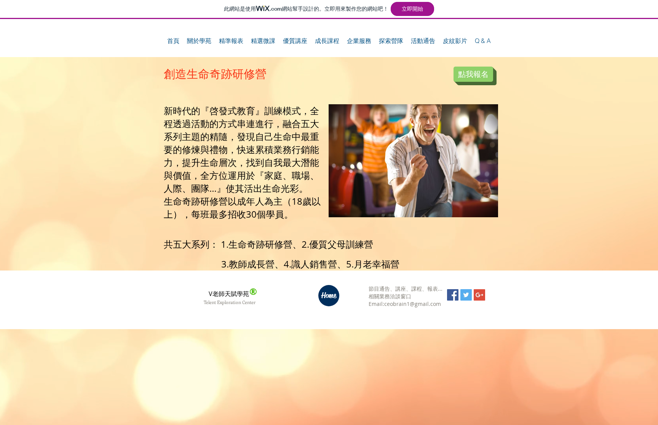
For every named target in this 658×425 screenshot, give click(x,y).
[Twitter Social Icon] (466, 295)
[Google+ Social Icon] (479, 295)
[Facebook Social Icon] (452, 295)
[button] (199, 41)
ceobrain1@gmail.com (412, 303)
